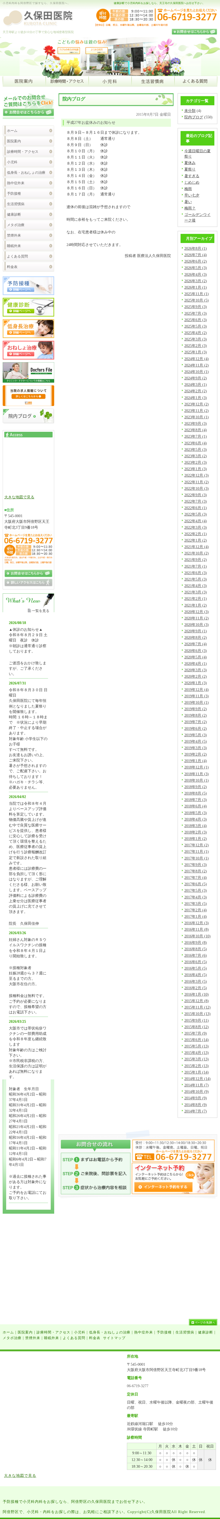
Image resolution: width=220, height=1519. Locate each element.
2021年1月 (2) (195, 605)
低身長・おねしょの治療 (26, 173)
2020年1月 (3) (195, 683)
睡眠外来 (14, 246)
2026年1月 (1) (195, 287)
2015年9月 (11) (196, 1020)
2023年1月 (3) (195, 469)
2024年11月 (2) (196, 365)
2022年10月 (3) (196, 488)
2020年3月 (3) (195, 670)
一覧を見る (40, 611)
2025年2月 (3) (195, 345)
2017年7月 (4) (195, 877)
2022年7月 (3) (195, 501)
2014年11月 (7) (196, 1085)
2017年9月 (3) (195, 864)
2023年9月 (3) (195, 423)
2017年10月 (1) (196, 858)
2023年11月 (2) (196, 410)
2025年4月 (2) (195, 333)
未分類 (190, 110)
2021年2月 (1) (195, 598)
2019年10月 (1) (196, 702)
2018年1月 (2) (195, 838)
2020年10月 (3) (196, 624)
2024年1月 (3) (195, 398)
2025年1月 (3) (195, 352)
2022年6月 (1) (195, 508)
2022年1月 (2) (195, 540)
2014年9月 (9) (195, 1098)
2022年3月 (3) (195, 527)
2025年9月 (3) (195, 306)
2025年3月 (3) (195, 339)
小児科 (12, 162)
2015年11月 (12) (197, 1007)
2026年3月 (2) (195, 281)
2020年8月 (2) (195, 637)
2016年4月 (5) (195, 975)
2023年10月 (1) (196, 417)
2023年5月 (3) (195, 449)
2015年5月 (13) (196, 1046)
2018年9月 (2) (195, 787)
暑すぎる (191, 176)
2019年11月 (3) (196, 696)
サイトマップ (114, 1338)
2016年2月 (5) (195, 988)
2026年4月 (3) (195, 274)
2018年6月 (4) (195, 806)
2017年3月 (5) (195, 903)
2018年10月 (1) (196, 780)
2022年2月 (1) (195, 534)
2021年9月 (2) (195, 559)
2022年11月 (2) (196, 482)
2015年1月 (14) (196, 1072)
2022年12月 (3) (196, 475)
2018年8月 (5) (195, 793)
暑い (188, 202)
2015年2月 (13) (196, 1066)
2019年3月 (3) (195, 748)
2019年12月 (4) (196, 689)
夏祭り (190, 169)
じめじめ (191, 182)
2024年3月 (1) (195, 384)
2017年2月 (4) (195, 910)
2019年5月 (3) (195, 735)
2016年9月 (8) (195, 942)
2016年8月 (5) (195, 949)
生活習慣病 (15, 204)
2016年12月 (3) (196, 923)
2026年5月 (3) (195, 268)
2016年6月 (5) (195, 962)
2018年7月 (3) (195, 799)
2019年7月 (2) (195, 722)
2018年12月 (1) (196, 767)
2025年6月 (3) (195, 320)
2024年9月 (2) (195, 378)
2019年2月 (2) (195, 754)
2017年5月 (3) (195, 890)
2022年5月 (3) (195, 514)
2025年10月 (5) (196, 300)
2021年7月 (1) (195, 566)
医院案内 (14, 141)
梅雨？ (190, 208)
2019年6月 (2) (195, 728)
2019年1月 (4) (195, 761)
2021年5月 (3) (195, 579)
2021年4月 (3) (195, 585)
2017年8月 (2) (195, 871)
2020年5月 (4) (195, 657)
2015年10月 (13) (197, 1014)
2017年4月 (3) (195, 897)
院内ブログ (193, 117)
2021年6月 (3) (195, 573)
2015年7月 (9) (195, 1033)
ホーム (12, 131)
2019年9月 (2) (195, 709)
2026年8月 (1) (195, 248)
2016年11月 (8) (196, 929)
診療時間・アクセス (22, 152)
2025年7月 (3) (195, 313)
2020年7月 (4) (195, 644)
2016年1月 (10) (196, 994)
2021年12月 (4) (196, 547)
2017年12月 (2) (196, 845)
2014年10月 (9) (196, 1091)
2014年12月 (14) (197, 1078)
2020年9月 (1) (195, 631)
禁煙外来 (14, 235)
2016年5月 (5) (195, 968)
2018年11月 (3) (196, 774)
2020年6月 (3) (195, 650)
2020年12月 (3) (196, 612)
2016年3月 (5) (195, 981)
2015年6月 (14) (196, 1040)
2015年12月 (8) (196, 1001)
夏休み (190, 163)
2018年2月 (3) (195, 832)
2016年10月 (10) (197, 936)
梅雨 (188, 189)
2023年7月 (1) (195, 436)
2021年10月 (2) (196, 553)
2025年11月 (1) (196, 294)
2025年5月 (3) (195, 326)
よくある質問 (17, 256)
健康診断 (14, 214)
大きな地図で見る (19, 497)
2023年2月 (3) (195, 462)
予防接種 (14, 193)
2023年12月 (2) (196, 404)
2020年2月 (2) (195, 676)
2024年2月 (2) (195, 391)
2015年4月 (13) (196, 1052)
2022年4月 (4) (195, 521)
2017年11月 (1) (196, 851)
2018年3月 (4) (195, 826)
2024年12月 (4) (196, 359)
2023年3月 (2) (195, 456)
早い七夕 (191, 195)
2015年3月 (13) (196, 1059)
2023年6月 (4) (195, 443)
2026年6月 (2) (195, 261)
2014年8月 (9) (195, 1105)
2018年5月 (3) (195, 813)
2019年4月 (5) (195, 741)
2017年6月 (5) (195, 884)
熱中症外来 (15, 183)
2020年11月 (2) (196, 618)
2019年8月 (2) (195, 715)
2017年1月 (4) (195, 916)
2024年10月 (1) (196, 371)
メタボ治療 (15, 225)
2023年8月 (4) (195, 430)
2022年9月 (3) (195, 495)
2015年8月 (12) (196, 1027)
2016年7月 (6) (195, 955)
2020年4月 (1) (195, 663)
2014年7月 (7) (195, 1111)
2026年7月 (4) (195, 255)
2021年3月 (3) (195, 592)
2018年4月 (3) (195, 819)
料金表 (12, 267)
